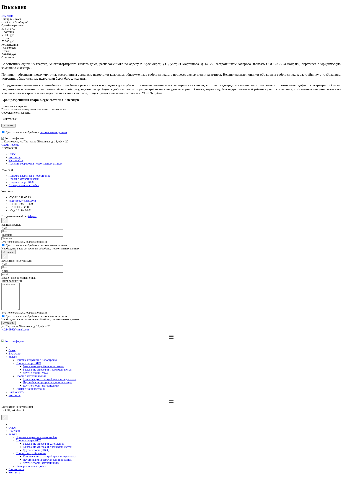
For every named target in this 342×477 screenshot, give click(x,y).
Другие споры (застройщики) (41, 385)
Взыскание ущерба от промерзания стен (47, 369)
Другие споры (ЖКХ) (36, 372)
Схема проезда (10, 144)
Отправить (8, 125)
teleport (32, 216)
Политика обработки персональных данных (35, 163)
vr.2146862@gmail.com (22, 200)
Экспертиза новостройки (24, 185)
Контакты (14, 157)
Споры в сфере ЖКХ (21, 182)
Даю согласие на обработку (36, 132)
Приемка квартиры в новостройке (29, 175)
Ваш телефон (9, 118)
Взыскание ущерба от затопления (43, 366)
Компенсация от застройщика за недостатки (49, 379)
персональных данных (53, 132)
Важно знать (16, 391)
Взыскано (14, 353)
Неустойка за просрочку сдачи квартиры (47, 382)
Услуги (13, 356)
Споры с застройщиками (24, 178)
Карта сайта (16, 160)
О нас (12, 153)
